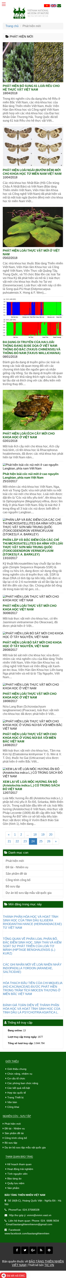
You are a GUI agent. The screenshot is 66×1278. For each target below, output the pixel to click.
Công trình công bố (18, 880)
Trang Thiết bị (15, 1097)
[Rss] (41, 1250)
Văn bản (12, 1102)
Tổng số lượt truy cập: (20, 1043)
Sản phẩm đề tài (16, 873)
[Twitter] (25, 1250)
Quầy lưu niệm (15, 1183)
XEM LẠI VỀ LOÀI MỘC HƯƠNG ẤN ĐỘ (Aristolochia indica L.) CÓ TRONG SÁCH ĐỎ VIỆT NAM (31, 785)
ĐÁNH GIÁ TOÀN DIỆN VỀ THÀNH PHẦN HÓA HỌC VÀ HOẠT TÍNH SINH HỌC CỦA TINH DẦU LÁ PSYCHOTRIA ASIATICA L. (31, 1009)
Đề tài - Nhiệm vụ (17, 867)
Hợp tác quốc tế (16, 1092)
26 (48, 841)
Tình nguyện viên (17, 1173)
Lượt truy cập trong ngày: (22, 1037)
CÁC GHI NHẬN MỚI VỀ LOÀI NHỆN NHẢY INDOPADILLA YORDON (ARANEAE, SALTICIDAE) (32, 968)
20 (50, 834)
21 (9, 841)
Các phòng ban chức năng (22, 1083)
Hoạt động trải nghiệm (20, 1169)
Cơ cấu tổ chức (16, 1078)
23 (25, 841)
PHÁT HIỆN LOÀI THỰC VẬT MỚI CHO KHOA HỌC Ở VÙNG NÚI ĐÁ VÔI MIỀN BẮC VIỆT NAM (29, 738)
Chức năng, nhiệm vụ (19, 1073)
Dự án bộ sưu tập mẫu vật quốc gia (29, 892)
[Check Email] (59, 6)
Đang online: (15, 1030)
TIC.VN (49, 1265)
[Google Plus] (33, 1250)
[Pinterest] (49, 1250)
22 (17, 841)
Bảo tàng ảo (14, 1178)
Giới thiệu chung (16, 1068)
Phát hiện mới (15, 860)
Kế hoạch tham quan (19, 1164)
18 (35, 834)
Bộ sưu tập (13, 886)
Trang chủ (12, 26)
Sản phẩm (13, 1188)
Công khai (13, 1106)
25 (41, 841)
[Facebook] (17, 1250)
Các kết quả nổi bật (18, 1087)
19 (43, 834)
